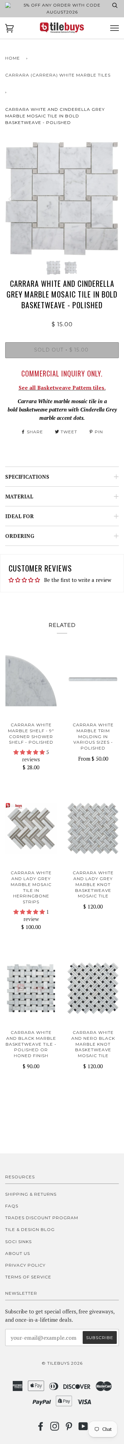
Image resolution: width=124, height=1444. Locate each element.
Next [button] (106, 198)
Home (12, 58)
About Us (17, 1253)
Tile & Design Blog (30, 1229)
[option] (62, 198)
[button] (29, 751)
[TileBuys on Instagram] (55, 1428)
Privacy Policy (25, 1265)
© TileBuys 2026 (62, 1363)
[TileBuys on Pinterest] (69, 1428)
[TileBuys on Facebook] (40, 1428)
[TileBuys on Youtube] (83, 1428)
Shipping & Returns (30, 1194)
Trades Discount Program (41, 1217)
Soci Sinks (18, 1241)
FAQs (11, 1205)
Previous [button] (17, 198)
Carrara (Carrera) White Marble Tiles (58, 75)
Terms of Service (28, 1276)
